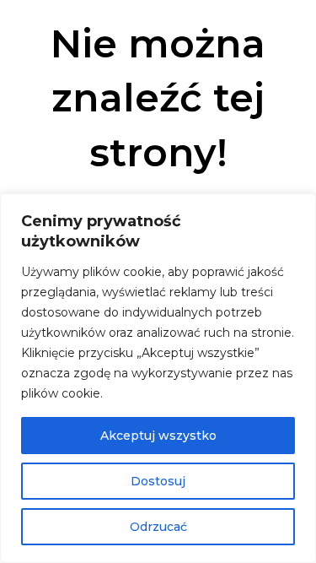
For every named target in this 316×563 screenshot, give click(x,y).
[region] (158, 378)
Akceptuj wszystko (158, 435)
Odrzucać (158, 526)
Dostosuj (158, 481)
